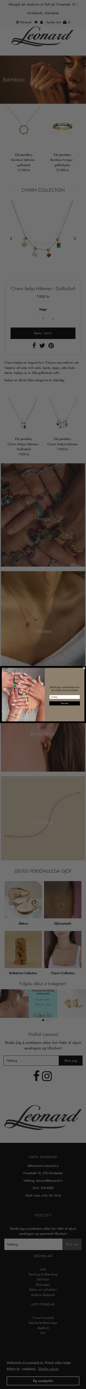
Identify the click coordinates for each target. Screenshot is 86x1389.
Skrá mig (64, 703)
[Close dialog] (84, 668)
